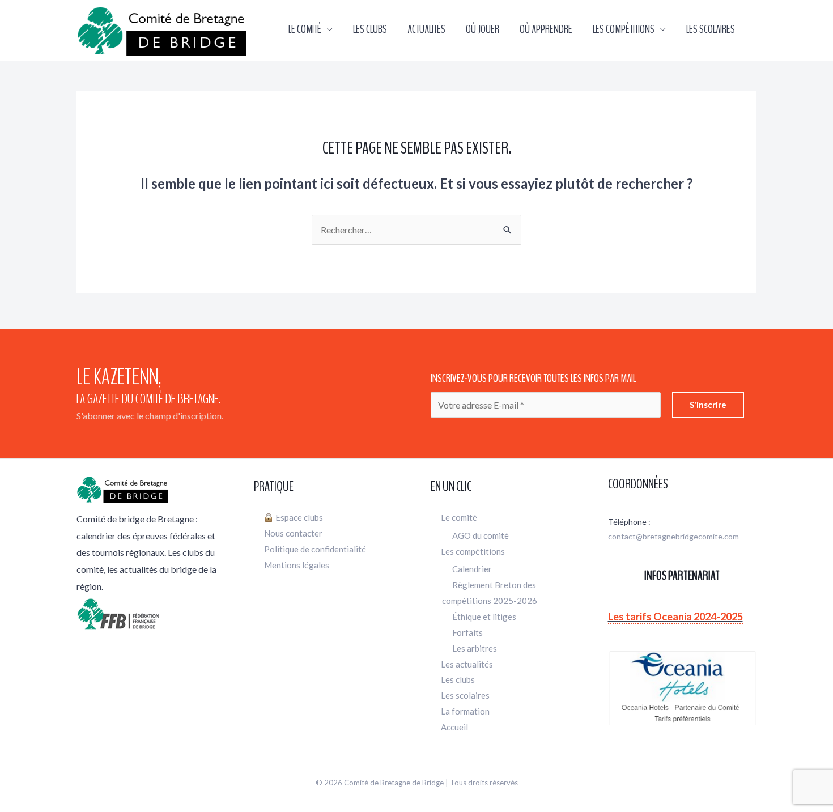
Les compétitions (623, 29)
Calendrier (472, 569)
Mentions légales (296, 565)
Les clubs (370, 29)
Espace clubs (299, 517)
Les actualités (467, 664)
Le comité (304, 29)
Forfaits (467, 632)
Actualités (426, 29)
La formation (465, 711)
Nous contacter (293, 533)
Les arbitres (474, 648)
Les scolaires (710, 29)
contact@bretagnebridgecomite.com (673, 536)
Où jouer (482, 29)
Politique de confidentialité (315, 549)
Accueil (454, 727)
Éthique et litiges (484, 616)
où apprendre (546, 29)
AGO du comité (480, 535)
